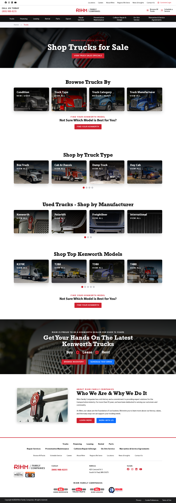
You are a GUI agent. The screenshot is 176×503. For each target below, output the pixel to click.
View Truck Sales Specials (88, 56)
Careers (100, 3)
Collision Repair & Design (119, 18)
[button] (84, 188)
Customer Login (165, 3)
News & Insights (138, 3)
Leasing (36, 19)
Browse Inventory (74, 362)
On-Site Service (136, 18)
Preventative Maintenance (99, 18)
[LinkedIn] (136, 469)
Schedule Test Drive (101, 362)
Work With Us (106, 420)
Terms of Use (166, 500)
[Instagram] (132, 469)
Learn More (85, 420)
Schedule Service (56, 456)
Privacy (138, 500)
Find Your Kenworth (88, 127)
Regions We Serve (123, 3)
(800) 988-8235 (9, 11)
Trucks (11, 19)
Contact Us (151, 3)
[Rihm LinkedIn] (12, 2)
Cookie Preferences (152, 500)
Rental (47, 19)
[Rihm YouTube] (15, 2)
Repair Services (81, 18)
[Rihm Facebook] (6, 2)
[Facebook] (128, 469)
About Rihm (110, 3)
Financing (23, 19)
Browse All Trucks (39, 456)
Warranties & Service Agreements (157, 18)
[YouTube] (140, 469)
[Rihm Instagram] (9, 2)
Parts (58, 19)
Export (68, 19)
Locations (91, 3)
